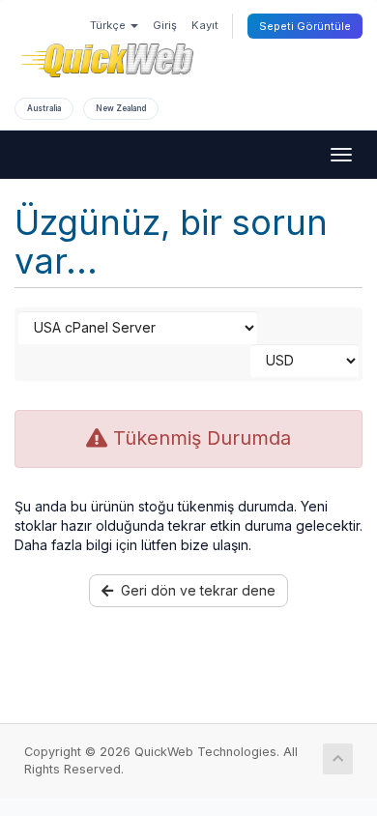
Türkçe (109, 25)
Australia (44, 108)
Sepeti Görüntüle (305, 26)
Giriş (165, 25)
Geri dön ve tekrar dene (194, 590)
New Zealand (121, 108)
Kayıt (204, 25)
